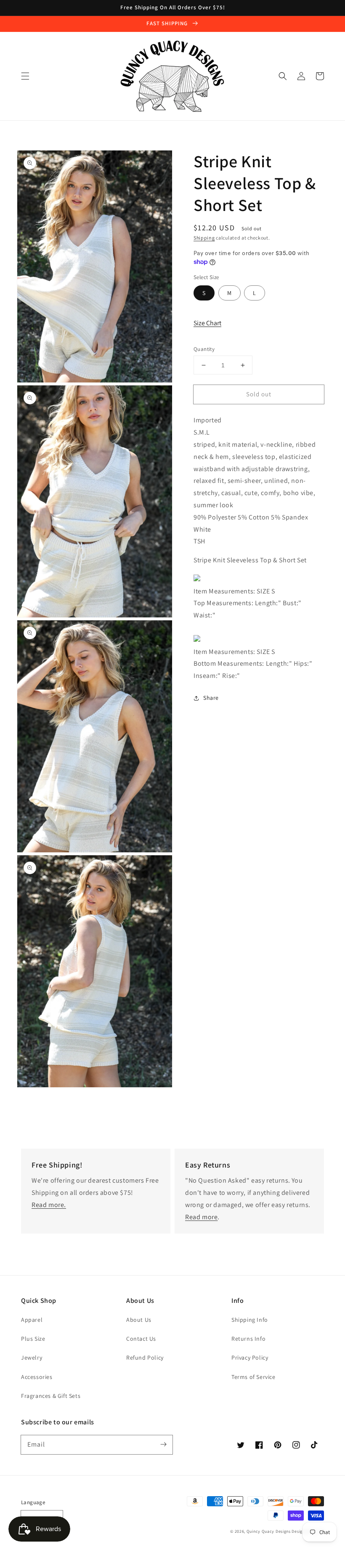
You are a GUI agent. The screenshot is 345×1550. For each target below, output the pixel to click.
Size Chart (207, 323)
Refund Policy (145, 1357)
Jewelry (31, 1357)
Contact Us (141, 1338)
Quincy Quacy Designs (269, 1531)
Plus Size (33, 1338)
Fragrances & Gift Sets (50, 1396)
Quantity (204, 349)
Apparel (31, 1319)
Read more (201, 1217)
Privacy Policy (249, 1357)
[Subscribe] (163, 1444)
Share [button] (211, 697)
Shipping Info (249, 1319)
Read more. (49, 1204)
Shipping (204, 238)
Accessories (37, 1377)
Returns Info (248, 1338)
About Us (138, 1319)
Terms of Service (253, 1377)
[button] (25, 76)
